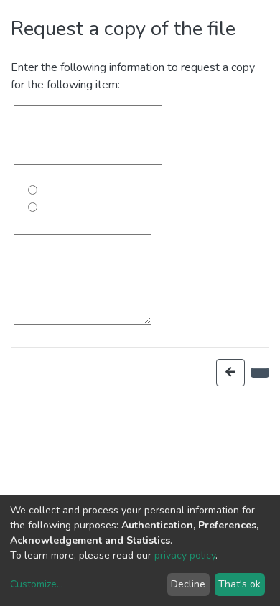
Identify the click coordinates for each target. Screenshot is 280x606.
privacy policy (184, 555)
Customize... (36, 584)
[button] (230, 372)
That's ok (239, 584)
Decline (188, 584)
